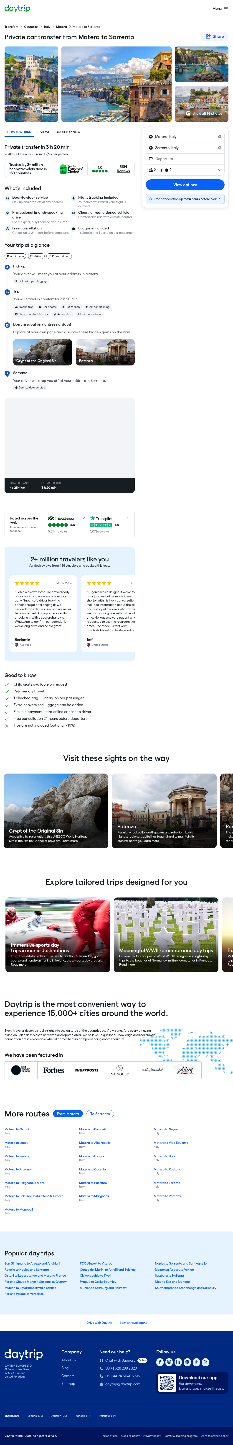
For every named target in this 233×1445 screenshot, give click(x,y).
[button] (43, 613)
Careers (67, 1376)
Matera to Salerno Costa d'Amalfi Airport (34, 1196)
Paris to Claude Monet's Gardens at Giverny (36, 1281)
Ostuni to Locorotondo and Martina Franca (35, 1275)
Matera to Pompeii (92, 1129)
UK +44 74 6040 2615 (122, 1376)
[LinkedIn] (178, 1362)
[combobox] (185, 136)
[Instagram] (169, 1362)
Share (218, 36)
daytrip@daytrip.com (122, 1384)
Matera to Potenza (167, 1196)
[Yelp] (205, 1362)
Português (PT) (108, 1415)
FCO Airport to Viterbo (96, 1263)
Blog (65, 1368)
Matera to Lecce (16, 1142)
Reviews (43, 132)
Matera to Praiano (18, 1169)
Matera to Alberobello (95, 1142)
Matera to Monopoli (19, 1209)
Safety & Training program (181, 1435)
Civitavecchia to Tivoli (95, 1275)
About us (68, 1360)
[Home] (17, 8)
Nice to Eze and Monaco (172, 1281)
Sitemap (68, 1384)
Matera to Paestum (93, 1183)
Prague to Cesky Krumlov (98, 1281)
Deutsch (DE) (59, 1415)
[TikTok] (196, 1362)
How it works (19, 132)
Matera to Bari (164, 1156)
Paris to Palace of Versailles (24, 1294)
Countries (31, 26)
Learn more (69, 841)
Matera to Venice (17, 1156)
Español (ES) (35, 1415)
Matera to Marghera (94, 1196)
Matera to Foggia (91, 1156)
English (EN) (12, 1415)
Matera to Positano (167, 1169)
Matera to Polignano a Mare (25, 1183)
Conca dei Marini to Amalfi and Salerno (108, 1269)
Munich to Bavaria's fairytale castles (30, 1288)
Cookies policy (130, 1435)
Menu (217, 8)
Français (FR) (83, 1415)
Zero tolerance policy (214, 1435)
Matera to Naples (166, 1129)
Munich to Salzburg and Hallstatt (103, 1288)
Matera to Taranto (167, 1183)
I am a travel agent (133, 1322)
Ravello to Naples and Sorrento (27, 1269)
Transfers (11, 26)
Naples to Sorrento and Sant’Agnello (181, 1263)
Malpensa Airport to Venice (174, 1269)
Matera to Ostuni (17, 1129)
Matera (61, 26)
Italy (47, 26)
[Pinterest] (187, 1362)
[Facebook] (160, 1362)
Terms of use (109, 1435)
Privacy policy (152, 1435)
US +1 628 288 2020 (121, 1368)
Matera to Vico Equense (171, 1142)
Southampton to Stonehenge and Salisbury (185, 1288)
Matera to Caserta (92, 1169)
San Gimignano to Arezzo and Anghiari (32, 1263)
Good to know (68, 132)
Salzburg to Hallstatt (169, 1275)
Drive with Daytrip (99, 1322)
